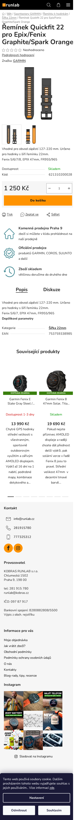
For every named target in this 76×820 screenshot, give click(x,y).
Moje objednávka (15, 640)
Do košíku (38, 200)
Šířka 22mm (57, 328)
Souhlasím (54, 810)
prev (4, 398)
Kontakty (10, 670)
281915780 (22, 528)
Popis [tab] (22, 289)
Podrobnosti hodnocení (18, 55)
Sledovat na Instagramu (36, 756)
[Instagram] (18, 548)
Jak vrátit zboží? (14, 646)
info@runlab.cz (24, 519)
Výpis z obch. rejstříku (19, 614)
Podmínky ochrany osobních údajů (27, 658)
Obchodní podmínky (18, 652)
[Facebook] (8, 548)
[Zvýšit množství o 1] (69, 188)
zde (51, 788)
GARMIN (19, 61)
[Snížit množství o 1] (49, 188)
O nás (8, 664)
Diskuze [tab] (51, 289)
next (72, 398)
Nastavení (36, 798)
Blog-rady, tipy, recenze (20, 675)
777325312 (22, 537)
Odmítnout (19, 810)
